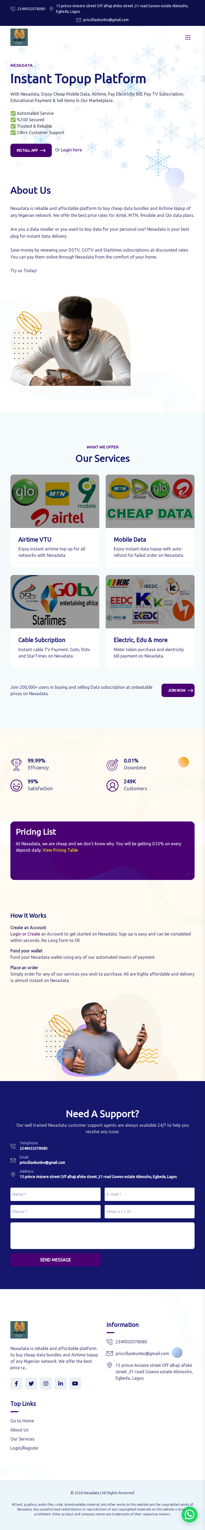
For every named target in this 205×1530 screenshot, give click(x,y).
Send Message (55, 1259)
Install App (27, 150)
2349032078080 (31, 9)
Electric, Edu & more (141, 639)
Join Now (177, 690)
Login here (71, 149)
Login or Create (25, 934)
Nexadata (91, 1493)
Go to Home (22, 1420)
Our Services (22, 1439)
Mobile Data (130, 539)
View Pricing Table (60, 850)
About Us (19, 1429)
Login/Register (24, 1448)
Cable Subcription (41, 639)
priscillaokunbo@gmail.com (106, 20)
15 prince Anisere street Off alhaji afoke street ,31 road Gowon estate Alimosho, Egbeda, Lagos (98, 1177)
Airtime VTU (35, 539)
